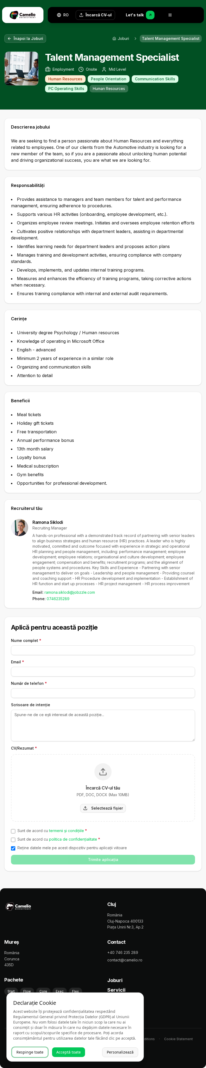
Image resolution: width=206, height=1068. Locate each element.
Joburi (115, 980)
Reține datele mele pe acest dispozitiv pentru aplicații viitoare (72, 847)
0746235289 (58, 598)
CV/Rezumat (24, 748)
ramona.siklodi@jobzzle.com (70, 592)
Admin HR (119, 999)
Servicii (116, 990)
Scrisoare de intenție (30, 704)
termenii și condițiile (66, 830)
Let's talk (135, 15)
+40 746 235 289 (122, 952)
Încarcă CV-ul (99, 15)
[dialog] (75, 1027)
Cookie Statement (178, 1039)
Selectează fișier (107, 808)
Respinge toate (29, 1052)
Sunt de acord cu (52, 830)
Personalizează (120, 1052)
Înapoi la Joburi (28, 38)
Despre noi (120, 1009)
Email (17, 662)
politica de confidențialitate (73, 839)
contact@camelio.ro (124, 960)
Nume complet (26, 640)
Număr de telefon (29, 683)
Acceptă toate (68, 1052)
